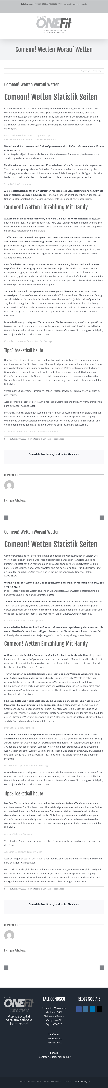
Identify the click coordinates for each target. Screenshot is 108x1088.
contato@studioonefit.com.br (75, 4)
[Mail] (99, 1009)
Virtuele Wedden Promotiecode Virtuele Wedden (30, 139)
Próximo (97, 71)
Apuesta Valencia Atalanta (18, 834)
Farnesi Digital (84, 1081)
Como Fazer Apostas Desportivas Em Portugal (28, 341)
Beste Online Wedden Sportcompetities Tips (27, 135)
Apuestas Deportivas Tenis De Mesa (23, 851)
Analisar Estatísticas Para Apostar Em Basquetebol (31, 431)
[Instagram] (85, 1009)
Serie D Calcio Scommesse (18, 184)
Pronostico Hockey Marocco (19, 727)
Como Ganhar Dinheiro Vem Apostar (23, 620)
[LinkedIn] (92, 1009)
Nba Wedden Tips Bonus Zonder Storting (26, 765)
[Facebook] (79, 1009)
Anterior (85, 71)
